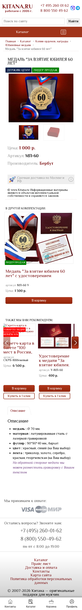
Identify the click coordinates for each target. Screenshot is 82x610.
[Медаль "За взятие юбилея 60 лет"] (41, 98)
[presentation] (6, 342)
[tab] (18, 411)
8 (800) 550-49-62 (41, 538)
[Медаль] (53, 132)
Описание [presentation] (17, 411)
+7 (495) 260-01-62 (41, 530)
